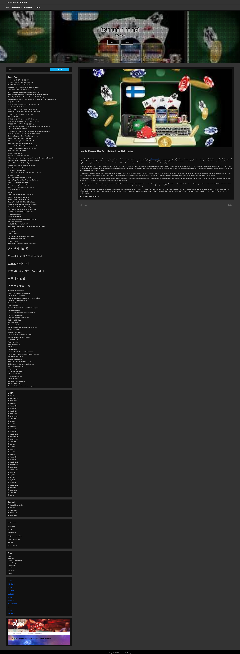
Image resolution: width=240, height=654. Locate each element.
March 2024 (13, 426)
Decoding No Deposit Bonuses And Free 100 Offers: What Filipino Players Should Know (29, 126)
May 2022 (12, 480)
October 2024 (13, 414)
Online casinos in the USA (14, 374)
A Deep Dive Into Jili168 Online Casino (17, 151)
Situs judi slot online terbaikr (15, 536)
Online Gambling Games (14, 310)
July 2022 (12, 475)
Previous (84, 205)
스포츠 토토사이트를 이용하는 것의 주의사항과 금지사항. (24, 173)
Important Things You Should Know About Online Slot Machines (23, 180)
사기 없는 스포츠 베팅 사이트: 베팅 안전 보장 (21, 124)
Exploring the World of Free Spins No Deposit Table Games (22, 204)
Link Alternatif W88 (13, 339)
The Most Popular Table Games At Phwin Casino (19, 138)
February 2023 (13, 457)
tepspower (10, 542)
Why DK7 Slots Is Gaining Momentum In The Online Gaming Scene (24, 111)
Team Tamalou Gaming (125, 653)
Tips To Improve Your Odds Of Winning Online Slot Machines (22, 327)
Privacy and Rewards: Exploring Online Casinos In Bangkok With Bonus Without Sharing (29, 131)
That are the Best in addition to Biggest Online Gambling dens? (23, 308)
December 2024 (14, 411)
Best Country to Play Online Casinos (17, 325)
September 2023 (14, 439)
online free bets (154, 159)
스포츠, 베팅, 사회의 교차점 (16, 107)
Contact (38, 7)
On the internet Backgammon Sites (16, 170)
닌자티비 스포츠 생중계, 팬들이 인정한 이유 (20, 82)
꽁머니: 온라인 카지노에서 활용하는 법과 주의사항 (22, 109)
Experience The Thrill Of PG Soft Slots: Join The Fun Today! (22, 146)
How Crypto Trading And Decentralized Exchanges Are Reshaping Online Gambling (28, 94)
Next (229, 205)
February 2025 (13, 406)
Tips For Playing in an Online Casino (16, 238)
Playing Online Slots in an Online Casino (17, 303)
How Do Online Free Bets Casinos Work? (18, 224)
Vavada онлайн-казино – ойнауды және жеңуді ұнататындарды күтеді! (26, 226)
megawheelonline (12, 533)
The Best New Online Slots (14, 320)
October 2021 (13, 490)
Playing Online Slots (13, 305)
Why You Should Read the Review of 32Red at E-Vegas (21, 236)
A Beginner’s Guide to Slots (14, 332)
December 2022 (14, 462)
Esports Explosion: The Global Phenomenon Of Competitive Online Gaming (26, 97)
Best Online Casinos (13, 322)
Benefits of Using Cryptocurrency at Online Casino (20, 352)
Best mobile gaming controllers (16, 371)
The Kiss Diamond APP (13, 330)
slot (8, 607)
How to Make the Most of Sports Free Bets (18, 317)
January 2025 (13, 408)
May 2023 (12, 449)
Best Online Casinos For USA (15, 221)
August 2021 (13, 493)
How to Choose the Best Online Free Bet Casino (19, 361)
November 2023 (14, 436)
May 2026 (12, 396)
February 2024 (13, 429)
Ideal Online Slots (12, 229)
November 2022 (14, 465)
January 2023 (13, 459)
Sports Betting (13, 515)
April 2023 (12, 452)
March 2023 (13, 454)
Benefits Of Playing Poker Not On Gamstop (18, 163)
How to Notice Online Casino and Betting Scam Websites (22, 219)
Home (7, 7)
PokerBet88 (11, 594)
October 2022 (13, 467)
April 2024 (12, 424)
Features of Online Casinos (14, 216)
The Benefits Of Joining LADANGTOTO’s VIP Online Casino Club (23, 160)
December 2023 (14, 434)
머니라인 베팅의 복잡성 (15, 153)
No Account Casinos (13, 241)
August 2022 (13, 472)
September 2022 (14, 470)
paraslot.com (11, 600)
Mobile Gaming (13, 510)
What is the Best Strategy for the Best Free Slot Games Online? (23, 354)
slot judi (10, 581)
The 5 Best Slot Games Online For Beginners (19, 337)
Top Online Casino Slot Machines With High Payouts (20, 207)
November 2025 (14, 398)
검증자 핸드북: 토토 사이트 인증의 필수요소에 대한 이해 (24, 133)
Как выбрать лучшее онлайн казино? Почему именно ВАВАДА (24, 298)
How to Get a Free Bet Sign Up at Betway (18, 182)
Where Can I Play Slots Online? (15, 315)
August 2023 (13, 442)
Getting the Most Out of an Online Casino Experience (21, 364)
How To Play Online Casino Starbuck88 (17, 129)
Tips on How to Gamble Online (15, 357)
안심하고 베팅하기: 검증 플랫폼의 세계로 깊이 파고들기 (24, 104)
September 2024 (14, 416)
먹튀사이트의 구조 (13, 102)
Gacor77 (10, 529)
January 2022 (13, 482)
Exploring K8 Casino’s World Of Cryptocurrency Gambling (22, 148)
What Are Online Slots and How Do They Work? (19, 177)
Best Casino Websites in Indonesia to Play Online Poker (21, 313)
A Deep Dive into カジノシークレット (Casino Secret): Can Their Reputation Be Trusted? (30, 158)
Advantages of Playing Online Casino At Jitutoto (19, 185)
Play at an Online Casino (14, 190)
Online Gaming (13, 513)
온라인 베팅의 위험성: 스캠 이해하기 (18, 155)
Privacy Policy (28, 7)
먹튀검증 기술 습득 (13, 175)
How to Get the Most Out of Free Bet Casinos (19, 293)
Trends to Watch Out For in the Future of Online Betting (21, 202)
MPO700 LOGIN (11, 584)
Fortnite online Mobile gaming (15, 376)
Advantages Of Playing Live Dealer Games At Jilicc (20, 143)
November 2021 (14, 487)
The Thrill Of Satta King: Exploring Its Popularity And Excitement (23, 87)
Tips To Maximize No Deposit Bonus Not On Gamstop (21, 168)
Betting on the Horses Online (15, 359)
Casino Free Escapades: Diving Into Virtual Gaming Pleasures (23, 136)
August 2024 (13, 419)
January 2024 (13, 431)
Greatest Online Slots (13, 234)
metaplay (10, 597)
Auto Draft (10, 192)
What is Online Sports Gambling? (16, 291)
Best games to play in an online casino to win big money (21, 386)
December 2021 (14, 485)
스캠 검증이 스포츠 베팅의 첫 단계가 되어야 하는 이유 (23, 121)
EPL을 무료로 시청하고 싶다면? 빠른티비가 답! (21, 90)
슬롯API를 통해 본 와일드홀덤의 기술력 (19, 85)
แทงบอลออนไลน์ (12, 546)
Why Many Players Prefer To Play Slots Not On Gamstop (21, 165)
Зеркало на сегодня (13, 116)
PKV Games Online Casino (14, 214)
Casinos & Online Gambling (90, 196)
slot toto (10, 610)
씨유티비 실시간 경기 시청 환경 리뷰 (18, 80)
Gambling (12, 507)
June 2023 (12, 447)
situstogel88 (11, 590)
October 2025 (13, 401)
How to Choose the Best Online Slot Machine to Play (20, 195)
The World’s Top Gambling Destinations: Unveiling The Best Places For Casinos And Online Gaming (32, 99)
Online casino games (13, 379)
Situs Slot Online (12, 523)
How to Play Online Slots (14, 344)
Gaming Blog (16, 7)
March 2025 (13, 403)
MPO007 (10, 587)
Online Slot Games (12, 347)
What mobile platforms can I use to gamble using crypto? (22, 209)
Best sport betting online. (14, 383)
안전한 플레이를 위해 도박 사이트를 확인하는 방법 (22, 119)
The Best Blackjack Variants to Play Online (18, 197)
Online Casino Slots (12, 349)
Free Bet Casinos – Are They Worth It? (17, 295)
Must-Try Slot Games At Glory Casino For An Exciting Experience (23, 92)
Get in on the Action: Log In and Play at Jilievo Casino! (21, 141)
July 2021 (12, 495)
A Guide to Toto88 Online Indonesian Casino (18, 199)
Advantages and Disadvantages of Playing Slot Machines (22, 243)
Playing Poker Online (13, 342)
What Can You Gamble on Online (15, 366)
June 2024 (12, 421)
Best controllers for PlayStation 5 (16, 381)
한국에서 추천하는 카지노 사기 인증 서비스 (20, 114)
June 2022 (12, 477)
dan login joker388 (12, 604)
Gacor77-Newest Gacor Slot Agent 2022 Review (19, 335)
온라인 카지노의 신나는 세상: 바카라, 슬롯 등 (21, 187)
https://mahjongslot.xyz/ (14, 539)
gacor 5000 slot (11, 613)
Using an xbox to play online (14, 369)
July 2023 (12, 444)
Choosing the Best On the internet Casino (18, 300)
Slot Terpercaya (11, 526)
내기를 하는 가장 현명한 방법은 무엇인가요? (21, 212)
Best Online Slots (12, 231)
